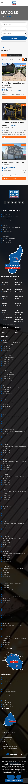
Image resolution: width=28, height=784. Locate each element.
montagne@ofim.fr (8, 589)
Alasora (16, 280)
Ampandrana (18, 289)
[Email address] (23, 202)
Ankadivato (5, 298)
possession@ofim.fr (8, 499)
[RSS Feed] (19, 202)
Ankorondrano (5, 301)
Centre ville (17, 305)
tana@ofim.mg (7, 220)
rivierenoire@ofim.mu (8, 695)
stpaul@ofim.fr (6, 350)
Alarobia (4, 280)
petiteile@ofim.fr (7, 393)
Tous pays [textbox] (5, 29)
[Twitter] (8, 202)
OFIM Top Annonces (7, 744)
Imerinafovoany (18, 308)
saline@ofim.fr (6, 365)
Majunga (16, 327)
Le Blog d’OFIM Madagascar (9, 748)
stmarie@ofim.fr (7, 424)
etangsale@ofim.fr (8, 469)
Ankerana (17, 298)
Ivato (3, 312)
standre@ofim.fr (7, 546)
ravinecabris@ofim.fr (8, 439)
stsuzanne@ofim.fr (8, 516)
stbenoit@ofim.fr (7, 531)
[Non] (26, 771)
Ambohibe (17, 284)
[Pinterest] (15, 202)
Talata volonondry (7, 317)
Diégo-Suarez (18, 330)
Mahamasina (5, 315)
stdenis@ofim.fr (7, 631)
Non (19, 777)
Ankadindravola (18, 296)
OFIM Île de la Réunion (8, 735)
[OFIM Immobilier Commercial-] (14, 3)
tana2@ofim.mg (7, 242)
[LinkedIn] (12, 202)
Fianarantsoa (5, 332)
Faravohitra (5, 308)
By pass (4, 305)
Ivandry (16, 310)
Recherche (14, 38)
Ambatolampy (18, 282)
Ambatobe (5, 282)
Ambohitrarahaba (7, 289)
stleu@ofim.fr (6, 484)
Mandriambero (18, 312)
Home (4, 16)
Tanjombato (17, 317)
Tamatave (5, 330)
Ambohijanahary (19, 287)
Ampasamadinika (6, 291)
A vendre (18, 55)
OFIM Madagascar (7, 737)
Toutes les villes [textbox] (6, 33)
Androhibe (17, 294)
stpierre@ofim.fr (7, 576)
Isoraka (4, 310)
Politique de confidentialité (14, 781)
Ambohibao (5, 284)
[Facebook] (5, 202)
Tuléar (16, 332)
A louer (11, 55)
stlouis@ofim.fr (7, 454)
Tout (4, 55)
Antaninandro (5, 303)
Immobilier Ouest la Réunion (9, 746)
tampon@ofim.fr (7, 408)
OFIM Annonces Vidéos (8, 742)
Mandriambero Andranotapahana (19, 320)
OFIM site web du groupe (8, 733)
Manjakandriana (18, 315)
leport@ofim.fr (6, 602)
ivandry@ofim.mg (7, 231)
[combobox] (14, 29)
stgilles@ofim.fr (7, 646)
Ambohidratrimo (6, 287)
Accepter (10, 777)
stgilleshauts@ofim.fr (8, 618)
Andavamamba (18, 291)
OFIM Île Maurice (6, 739)
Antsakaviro (17, 303)
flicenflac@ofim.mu (8, 706)
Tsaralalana (5, 319)
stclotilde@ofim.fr (7, 561)
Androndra (5, 296)
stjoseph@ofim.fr (7, 380)
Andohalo (4, 294)
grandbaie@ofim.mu (8, 684)
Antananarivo (5, 327)
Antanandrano (18, 301)
